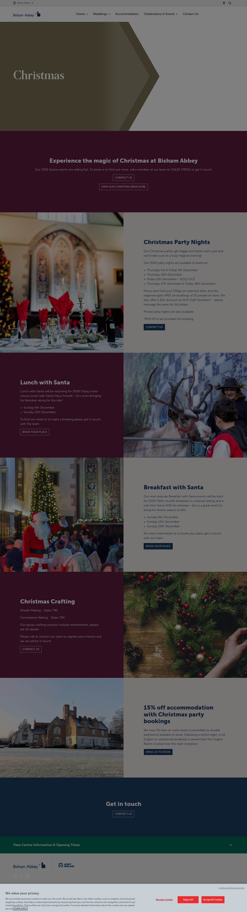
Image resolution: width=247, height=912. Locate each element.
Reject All (188, 899)
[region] (123, 898)
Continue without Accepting (231, 888)
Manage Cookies (164, 899)
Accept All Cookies (212, 899)
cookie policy (20, 908)
